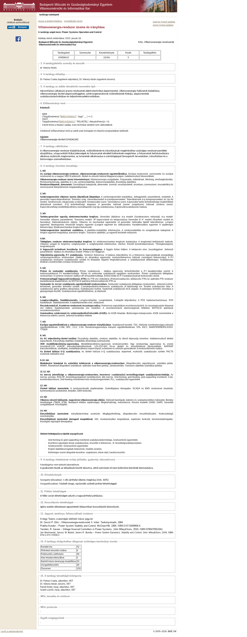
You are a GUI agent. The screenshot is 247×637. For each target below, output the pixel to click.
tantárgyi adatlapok (49, 14)
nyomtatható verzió (73, 21)
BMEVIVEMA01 (68, 116)
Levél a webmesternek (12, 631)
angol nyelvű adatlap (163, 25)
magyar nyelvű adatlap (164, 22)
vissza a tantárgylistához (50, 21)
